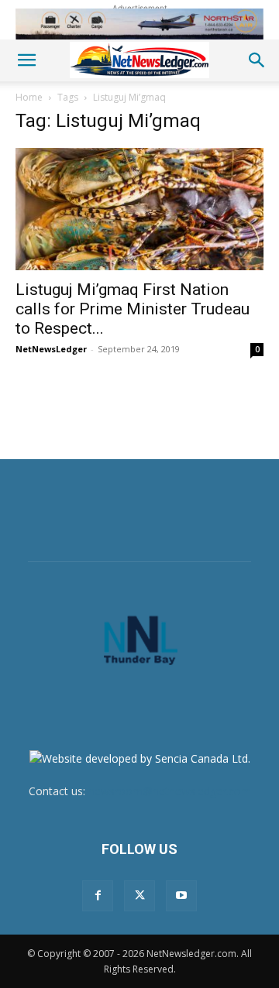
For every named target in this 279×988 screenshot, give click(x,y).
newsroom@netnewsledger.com (169, 791)
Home (29, 97)
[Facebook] (97, 895)
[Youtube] (181, 895)
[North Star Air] (140, 24)
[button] (26, 60)
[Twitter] (139, 895)
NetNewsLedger (51, 349)
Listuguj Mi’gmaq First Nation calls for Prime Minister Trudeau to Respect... (133, 309)
